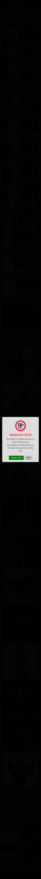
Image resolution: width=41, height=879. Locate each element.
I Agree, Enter (16, 458)
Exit (28, 458)
